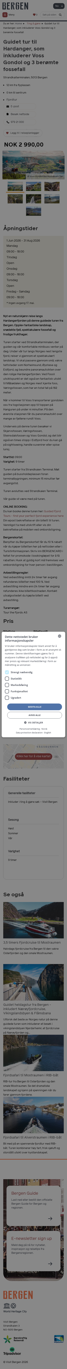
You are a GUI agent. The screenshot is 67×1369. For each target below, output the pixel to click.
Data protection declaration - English (33, 732)
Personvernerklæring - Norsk (33, 728)
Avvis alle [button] (34, 715)
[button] (33, 722)
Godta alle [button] (34, 706)
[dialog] (33, 684)
